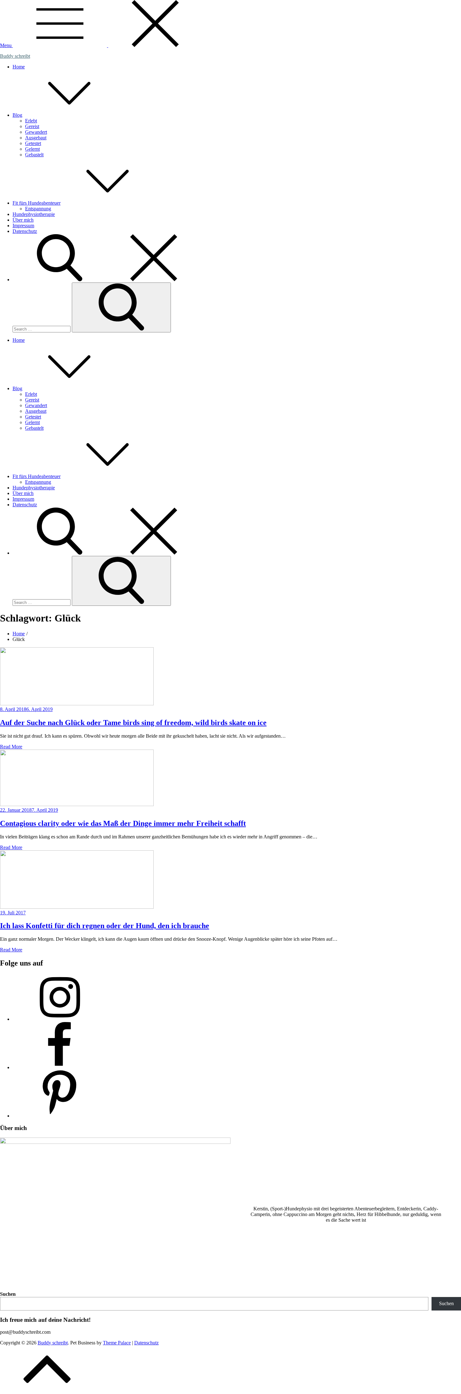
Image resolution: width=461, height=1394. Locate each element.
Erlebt (31, 120)
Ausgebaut (35, 137)
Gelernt (32, 149)
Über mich (23, 220)
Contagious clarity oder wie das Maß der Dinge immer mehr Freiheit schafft (123, 823)
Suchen (8, 1294)
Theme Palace (117, 1342)
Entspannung (38, 208)
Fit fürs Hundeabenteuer (37, 203)
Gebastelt (34, 154)
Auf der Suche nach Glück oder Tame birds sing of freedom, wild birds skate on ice (133, 723)
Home (19, 66)
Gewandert (36, 132)
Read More (11, 746)
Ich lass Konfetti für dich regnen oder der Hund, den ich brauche (104, 926)
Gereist (32, 126)
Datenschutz (25, 231)
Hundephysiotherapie (34, 214)
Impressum (23, 225)
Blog (17, 115)
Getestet (33, 143)
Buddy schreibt (15, 56)
